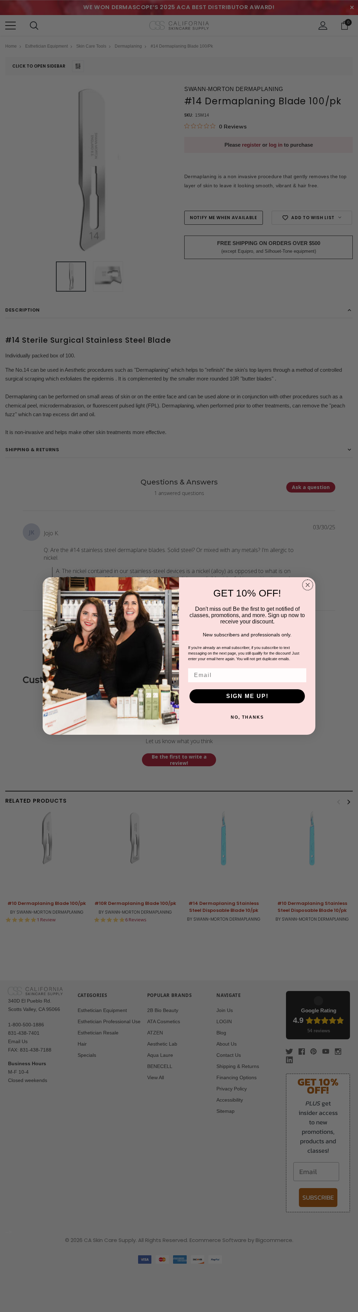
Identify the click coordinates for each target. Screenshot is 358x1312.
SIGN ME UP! (247, 696)
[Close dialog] (307, 585)
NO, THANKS (247, 717)
